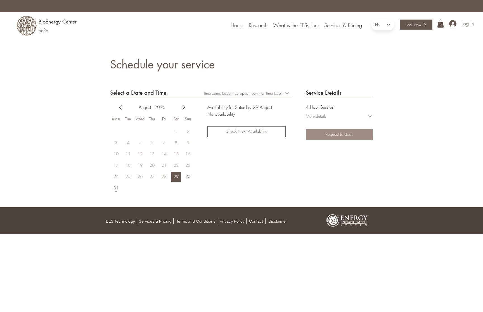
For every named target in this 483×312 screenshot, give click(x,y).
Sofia (43, 30)
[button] (440, 24)
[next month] (183, 107)
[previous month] (120, 107)
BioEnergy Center (58, 21)
